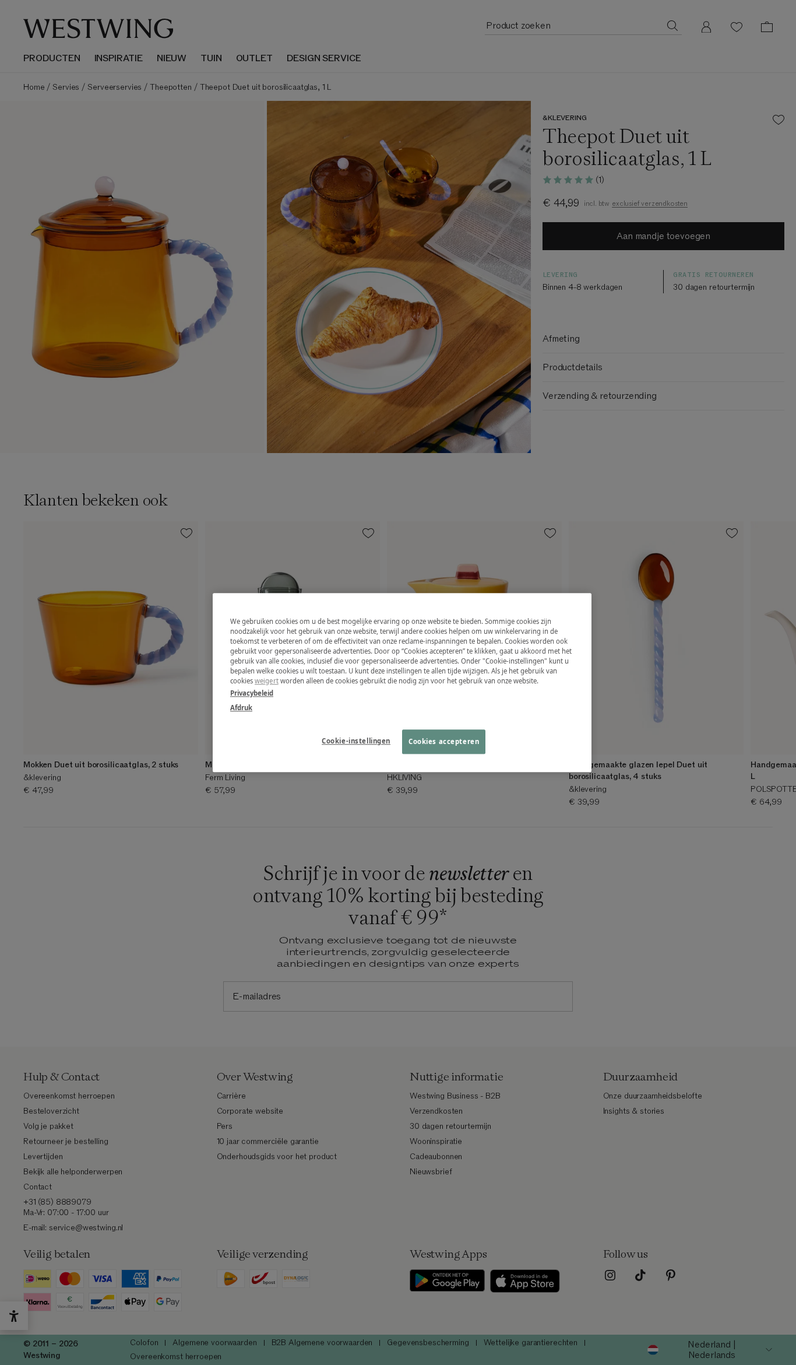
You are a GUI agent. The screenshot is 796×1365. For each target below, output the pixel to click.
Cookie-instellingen (356, 740)
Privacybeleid (251, 693)
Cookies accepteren (443, 741)
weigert (267, 680)
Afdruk (241, 707)
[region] (402, 682)
